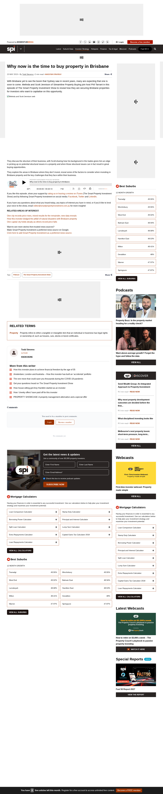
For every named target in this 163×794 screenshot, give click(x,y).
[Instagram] (98, 42)
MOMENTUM (25, 42)
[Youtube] (94, 42)
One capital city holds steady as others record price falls (32, 222)
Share (107, 74)
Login (121, 42)
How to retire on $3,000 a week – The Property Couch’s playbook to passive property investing (134, 641)
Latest (58, 49)
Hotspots (94, 49)
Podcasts (132, 49)
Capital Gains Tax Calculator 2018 (76, 535)
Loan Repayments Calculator (20, 542)
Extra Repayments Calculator (21, 535)
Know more (27, 357)
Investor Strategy (82, 49)
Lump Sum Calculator (71, 527)
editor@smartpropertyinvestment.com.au (51, 206)
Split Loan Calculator (17, 527)
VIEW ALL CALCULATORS (20, 551)
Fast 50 (144, 49)
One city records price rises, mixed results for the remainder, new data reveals (42, 216)
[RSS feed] (107, 42)
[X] (85, 42)
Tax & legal (113, 49)
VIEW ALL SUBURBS (17, 612)
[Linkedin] (89, 42)
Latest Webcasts (130, 608)
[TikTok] (103, 42)
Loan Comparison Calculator (20, 512)
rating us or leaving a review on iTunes (65, 193)
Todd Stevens (28, 74)
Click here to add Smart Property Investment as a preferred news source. (39, 233)
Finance (103, 49)
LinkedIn (93, 197)
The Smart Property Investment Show (37, 275)
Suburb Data (68, 49)
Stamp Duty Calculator (71, 512)
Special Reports (133, 659)
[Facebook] (80, 42)
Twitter (81, 197)
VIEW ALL (136, 362)
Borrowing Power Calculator (20, 519)
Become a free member (140, 42)
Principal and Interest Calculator (75, 519)
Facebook (72, 197)
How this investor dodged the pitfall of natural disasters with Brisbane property (42, 219)
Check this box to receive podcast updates (63, 478)
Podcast (16, 275)
